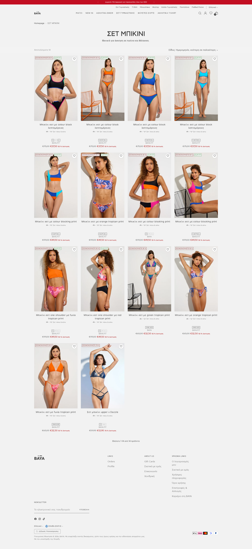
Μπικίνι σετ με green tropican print (149, 315)
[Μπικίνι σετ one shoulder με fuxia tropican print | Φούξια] (56, 278)
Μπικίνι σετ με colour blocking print (56, 221)
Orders (111, 461)
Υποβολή (84, 510)
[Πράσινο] (149, 324)
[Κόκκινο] (102, 327)
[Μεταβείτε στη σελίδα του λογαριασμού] (205, 13)
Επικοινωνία (150, 471)
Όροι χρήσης (179, 483)
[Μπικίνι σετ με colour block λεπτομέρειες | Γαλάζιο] (196, 88)
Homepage (39, 23)
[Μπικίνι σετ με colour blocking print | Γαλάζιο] (56, 185)
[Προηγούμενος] (98, 2)
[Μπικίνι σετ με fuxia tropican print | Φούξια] (56, 375)
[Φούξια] (56, 327)
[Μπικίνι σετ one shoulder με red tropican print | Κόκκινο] (102, 278)
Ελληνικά (212, 7)
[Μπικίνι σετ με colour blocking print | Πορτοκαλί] (196, 185)
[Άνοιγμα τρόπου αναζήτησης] (200, 13)
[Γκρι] (102, 421)
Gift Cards (149, 461)
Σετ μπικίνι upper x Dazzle (102, 412)
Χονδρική (149, 476)
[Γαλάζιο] (61, 137)
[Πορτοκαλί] (54, 137)
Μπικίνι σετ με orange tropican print (103, 221)
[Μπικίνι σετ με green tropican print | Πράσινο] (149, 278)
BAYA (62, 536)
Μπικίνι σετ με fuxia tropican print (56, 412)
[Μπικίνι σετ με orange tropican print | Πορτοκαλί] (102, 185)
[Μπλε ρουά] (57, 137)
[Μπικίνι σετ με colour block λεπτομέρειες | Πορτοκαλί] (102, 88)
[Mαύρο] (50, 137)
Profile (111, 466)
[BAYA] (37, 13)
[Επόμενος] (154, 2)
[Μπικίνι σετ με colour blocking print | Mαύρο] (149, 185)
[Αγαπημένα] (211, 13)
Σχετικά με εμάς (152, 466)
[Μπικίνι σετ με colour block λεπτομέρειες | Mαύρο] (56, 88)
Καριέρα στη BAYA (182, 496)
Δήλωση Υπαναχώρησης (49, 531)
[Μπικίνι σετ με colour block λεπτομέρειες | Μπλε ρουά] (149, 88)
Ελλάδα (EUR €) (54, 526)
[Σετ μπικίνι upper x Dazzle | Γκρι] (102, 375)
